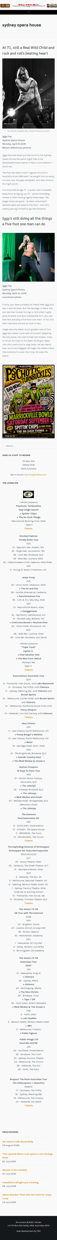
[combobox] (28, 446)
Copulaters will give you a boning (20, 1182)
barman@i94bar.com (35, 474)
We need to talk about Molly (17, 1141)
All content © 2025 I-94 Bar (28, 1222)
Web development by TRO (29, 1231)
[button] (28, 12)
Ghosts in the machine (14, 1170)
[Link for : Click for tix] (28, 401)
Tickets (28, 528)
